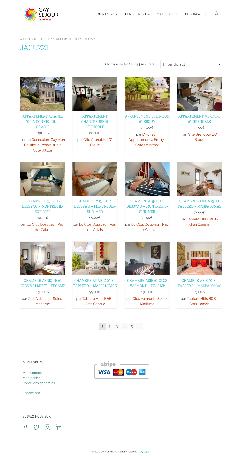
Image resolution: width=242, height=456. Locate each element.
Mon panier (31, 378)
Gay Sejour (144, 451)
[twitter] (36, 427)
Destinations (104, 14)
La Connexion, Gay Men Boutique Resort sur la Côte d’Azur (44, 145)
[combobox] (191, 64)
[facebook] (25, 427)
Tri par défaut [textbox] (173, 64)
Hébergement (135, 14)
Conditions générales (39, 383)
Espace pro (31, 393)
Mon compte (32, 373)
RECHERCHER (43, 39)
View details (42, 91)
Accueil (25, 39)
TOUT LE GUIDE (167, 14)
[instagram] (47, 427)
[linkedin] (58, 427)
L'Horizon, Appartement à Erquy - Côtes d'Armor (147, 139)
